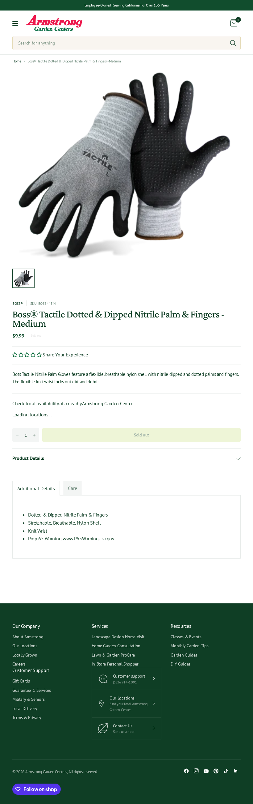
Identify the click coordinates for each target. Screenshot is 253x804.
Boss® (17, 303)
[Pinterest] (216, 771)
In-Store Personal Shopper (115, 664)
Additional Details (36, 488)
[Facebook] (186, 771)
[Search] (233, 43)
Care (72, 488)
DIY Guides (180, 664)
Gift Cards (21, 681)
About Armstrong (27, 637)
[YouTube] (206, 771)
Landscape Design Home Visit (118, 637)
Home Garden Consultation (116, 646)
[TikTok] (226, 771)
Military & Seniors (28, 699)
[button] (27, 354)
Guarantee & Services (31, 690)
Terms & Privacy (26, 717)
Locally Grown (24, 655)
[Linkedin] (236, 771)
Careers (19, 664)
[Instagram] (196, 771)
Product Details (28, 458)
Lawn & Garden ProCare (113, 655)
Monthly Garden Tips (189, 646)
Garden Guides (184, 655)
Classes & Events (186, 637)
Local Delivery (24, 708)
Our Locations (24, 646)
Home (16, 61)
